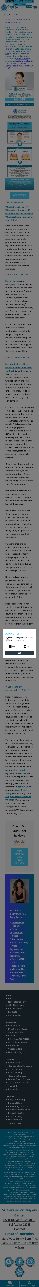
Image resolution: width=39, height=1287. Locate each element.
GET (19, 653)
